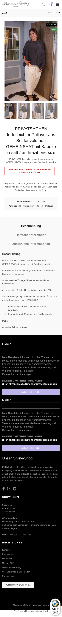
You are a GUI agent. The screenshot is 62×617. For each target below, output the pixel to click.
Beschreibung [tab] (31, 226)
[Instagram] (9, 489)
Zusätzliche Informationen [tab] (31, 243)
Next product (57, 13)
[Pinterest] (15, 489)
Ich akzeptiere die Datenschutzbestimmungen (30, 384)
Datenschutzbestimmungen (16, 374)
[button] (53, 62)
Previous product (50, 13)
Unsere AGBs (8, 563)
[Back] (4, 13)
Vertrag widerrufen (18, 585)
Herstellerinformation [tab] (31, 235)
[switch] (55, 612)
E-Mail (6, 344)
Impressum (7, 554)
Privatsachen (28, 206)
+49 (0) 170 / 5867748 (13, 480)
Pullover (49, 206)
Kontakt (5, 550)
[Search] (43, 4)
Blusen (39, 206)
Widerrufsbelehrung (11, 567)
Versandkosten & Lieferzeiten (16, 572)
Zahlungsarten (9, 576)
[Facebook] (3, 489)
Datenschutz (8, 558)
